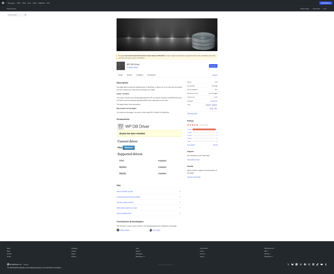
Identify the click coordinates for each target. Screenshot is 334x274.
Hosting (9, 254)
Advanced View (192, 113)
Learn (137, 248)
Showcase (74, 248)
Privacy (9, 256)
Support (214, 75)
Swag (202, 256)
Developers (139, 254)
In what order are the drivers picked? (128, 197)
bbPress (267, 254)
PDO (215, 108)
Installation (139, 75)
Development (151, 75)
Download (213, 66)
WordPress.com (269, 248)
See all (215, 145)
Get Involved (204, 248)
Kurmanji (26, 264)
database (214, 105)
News (8, 251)
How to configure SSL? (124, 213)
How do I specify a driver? (125, 202)
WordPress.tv (140, 256)
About (8, 248)
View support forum (193, 159)
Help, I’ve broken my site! (125, 191)
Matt (266, 251)
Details (120, 75)
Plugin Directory (11, 8)
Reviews (129, 75)
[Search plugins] (25, 15)
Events (202, 251)
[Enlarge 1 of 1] (180, 125)
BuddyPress (268, 256)
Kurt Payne (156, 230)
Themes (73, 251)
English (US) (213, 101)
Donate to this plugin (193, 177)
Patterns (73, 256)
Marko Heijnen (133, 67)
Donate (203, 254)
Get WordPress (326, 3)
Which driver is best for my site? (127, 208)
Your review (191, 145)
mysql (211, 108)
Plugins (73, 254)
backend (208, 105)
